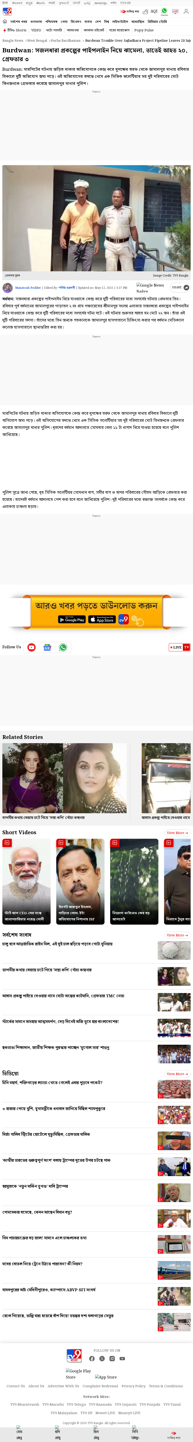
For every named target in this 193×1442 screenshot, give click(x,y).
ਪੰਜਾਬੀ (76, 3)
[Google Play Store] (80, 1374)
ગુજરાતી (64, 3)
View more (175, 833)
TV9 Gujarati (126, 1405)
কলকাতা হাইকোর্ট (94, 30)
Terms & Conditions (166, 1386)
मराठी (52, 3)
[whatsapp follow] (63, 647)
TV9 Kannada (100, 1405)
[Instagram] (112, 1358)
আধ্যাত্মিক (138, 22)
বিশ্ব (106, 22)
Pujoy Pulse (144, 30)
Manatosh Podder (28, 288)
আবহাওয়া (73, 30)
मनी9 (113, 3)
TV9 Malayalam (64, 1413)
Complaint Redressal (100, 1386)
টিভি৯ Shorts (17, 30)
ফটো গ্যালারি (54, 30)
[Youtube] (32, 647)
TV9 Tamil (172, 1405)
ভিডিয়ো (10, 1074)
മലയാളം (100, 3)
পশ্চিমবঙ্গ (51, 22)
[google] (152, 288)
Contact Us (16, 1386)
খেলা (64, 22)
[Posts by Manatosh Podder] (7, 288)
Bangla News (12, 40)
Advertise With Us (63, 1386)
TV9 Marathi (53, 1405)
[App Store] (109, 1379)
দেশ (98, 22)
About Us (36, 1386)
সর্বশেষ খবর (18, 22)
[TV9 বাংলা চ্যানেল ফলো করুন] (163, 12)
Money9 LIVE (129, 1413)
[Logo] (7, 11)
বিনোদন (76, 22)
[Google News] (47, 647)
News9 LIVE (105, 1413)
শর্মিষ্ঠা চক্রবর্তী (67, 288)
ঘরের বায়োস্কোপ (119, 30)
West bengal (37, 40)
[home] (5, 21)
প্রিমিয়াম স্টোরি (157, 22)
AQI (154, 11)
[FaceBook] (92, 1358)
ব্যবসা (88, 22)
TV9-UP (125, 3)
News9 (17, 3)
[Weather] (147, 11)
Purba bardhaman (65, 40)
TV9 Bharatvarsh (24, 1405)
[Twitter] (102, 1358)
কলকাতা (36, 22)
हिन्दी (5, 3)
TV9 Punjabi (150, 1405)
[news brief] (130, 11)
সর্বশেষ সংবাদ (16, 935)
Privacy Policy (133, 1386)
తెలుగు (40, 3)
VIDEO (36, 30)
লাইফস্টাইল (120, 22)
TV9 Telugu (76, 1405)
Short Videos (19, 833)
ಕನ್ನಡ (29, 3)
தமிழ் (87, 3)
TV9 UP (86, 1413)
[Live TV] (174, 11)
